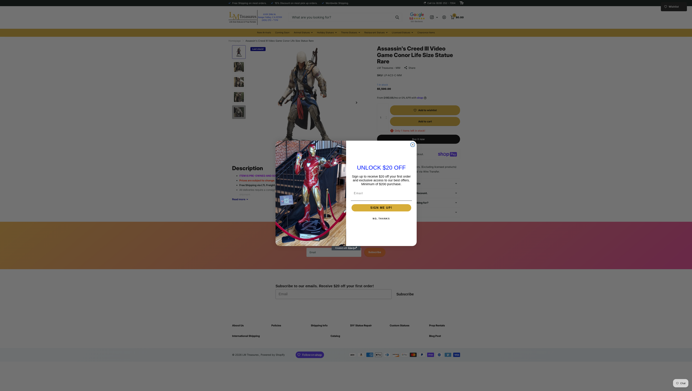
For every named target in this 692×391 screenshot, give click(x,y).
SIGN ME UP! (381, 207)
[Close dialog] (412, 144)
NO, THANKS (381, 218)
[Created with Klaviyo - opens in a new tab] (346, 248)
